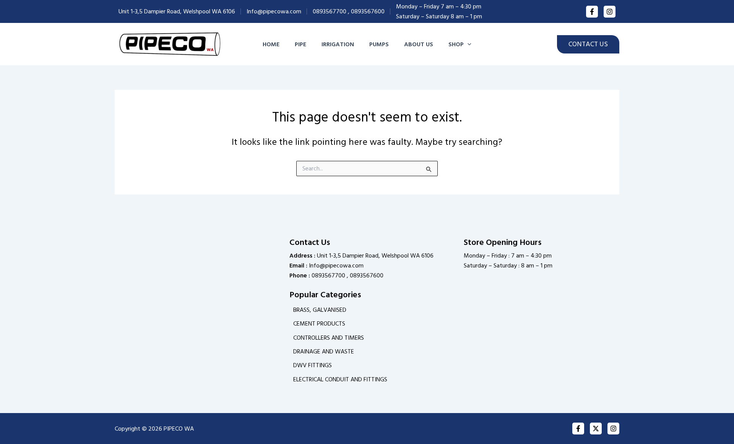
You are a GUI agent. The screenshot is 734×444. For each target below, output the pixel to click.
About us (418, 44)
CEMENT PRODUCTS (319, 323)
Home (271, 44)
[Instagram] (609, 12)
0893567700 (329, 11)
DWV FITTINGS (312, 365)
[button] (467, 44)
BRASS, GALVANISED (319, 310)
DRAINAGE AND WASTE (323, 351)
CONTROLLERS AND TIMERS (328, 338)
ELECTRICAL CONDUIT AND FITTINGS (340, 379)
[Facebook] (592, 12)
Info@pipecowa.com (274, 11)
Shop (456, 44)
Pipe (300, 44)
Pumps (379, 44)
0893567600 (368, 11)
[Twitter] (596, 428)
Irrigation (338, 44)
